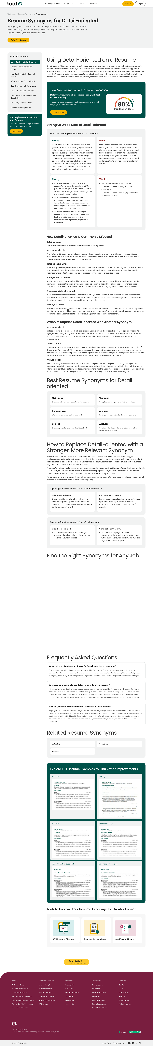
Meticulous (56, 744)
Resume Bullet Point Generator (23, 1004)
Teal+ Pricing (123, 992)
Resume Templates (45, 992)
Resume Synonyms (25, 14)
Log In (121, 989)
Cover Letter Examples (47, 996)
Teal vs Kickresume (98, 1000)
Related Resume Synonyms (21, 108)
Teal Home (12, 14)
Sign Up (121, 985)
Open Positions (124, 1000)
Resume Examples (45, 985)
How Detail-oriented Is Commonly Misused (23, 75)
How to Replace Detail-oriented (22, 91)
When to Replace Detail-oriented (23, 81)
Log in (140, 4)
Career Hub (69, 989)
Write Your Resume (18, 40)
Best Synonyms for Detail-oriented (23, 86)
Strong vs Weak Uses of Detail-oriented (22, 68)
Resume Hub (69, 985)
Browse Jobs (69, 1000)
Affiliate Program (124, 1004)
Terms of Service (119, 1043)
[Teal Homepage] (14, 1023)
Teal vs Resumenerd (99, 1004)
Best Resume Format (46, 989)
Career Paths (69, 1004)
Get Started (16, 131)
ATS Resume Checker (19, 992)
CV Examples (43, 1004)
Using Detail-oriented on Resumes (23, 62)
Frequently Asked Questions (21, 103)
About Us (122, 996)
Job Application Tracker (20, 989)
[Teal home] (15, 3)
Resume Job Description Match (23, 1000)
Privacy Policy (106, 1043)
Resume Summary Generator (22, 996)
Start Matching (58, 112)
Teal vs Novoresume (99, 992)
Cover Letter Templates (47, 1000)
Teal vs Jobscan (97, 985)
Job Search (69, 996)
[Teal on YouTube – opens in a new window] (129, 1043)
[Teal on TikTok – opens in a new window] (136, 1043)
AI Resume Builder (18, 985)
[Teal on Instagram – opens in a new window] (140, 1043)
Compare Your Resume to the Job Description (23, 97)
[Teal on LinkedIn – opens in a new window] (133, 1043)
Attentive (55, 751)
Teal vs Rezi (96, 989)
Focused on (103, 744)
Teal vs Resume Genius (100, 1008)
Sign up (128, 4)
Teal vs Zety (96, 996)
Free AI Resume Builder (20, 1008)
